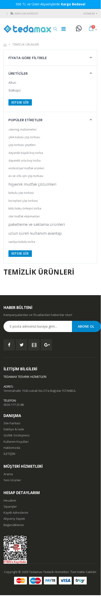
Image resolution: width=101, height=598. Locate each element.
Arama (8, 474)
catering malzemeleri (22, 129)
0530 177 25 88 (14, 405)
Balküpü (14, 90)
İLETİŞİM (9, 454)
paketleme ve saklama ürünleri (36, 224)
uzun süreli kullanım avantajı (35, 233)
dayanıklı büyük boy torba (25, 153)
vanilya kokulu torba (21, 242)
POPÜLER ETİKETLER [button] (25, 119)
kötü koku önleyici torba (24, 208)
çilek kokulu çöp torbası (24, 137)
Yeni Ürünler (12, 480)
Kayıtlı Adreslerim (16, 512)
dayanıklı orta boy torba (24, 160)
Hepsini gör (20, 102)
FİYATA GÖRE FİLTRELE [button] (27, 57)
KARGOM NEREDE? (26, 13)
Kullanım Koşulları (16, 441)
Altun (12, 82)
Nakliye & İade (14, 429)
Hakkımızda (12, 448)
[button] (12, 13)
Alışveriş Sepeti (14, 519)
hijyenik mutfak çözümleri (32, 184)
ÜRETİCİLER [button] (18, 73)
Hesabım (89, 13)
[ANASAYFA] (5, 44)
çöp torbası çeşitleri (22, 145)
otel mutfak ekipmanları (24, 216)
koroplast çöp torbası (23, 200)
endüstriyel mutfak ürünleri (26, 168)
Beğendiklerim (14, 525)
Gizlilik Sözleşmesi (17, 435)
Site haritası (12, 423)
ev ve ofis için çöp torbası (25, 176)
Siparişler (10, 506)
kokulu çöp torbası (21, 193)
